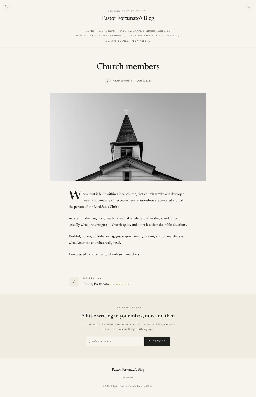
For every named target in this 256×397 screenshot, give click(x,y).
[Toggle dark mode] (249, 6)
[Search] (6, 6)
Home (90, 31)
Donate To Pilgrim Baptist (126, 41)
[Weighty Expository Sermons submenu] (124, 36)
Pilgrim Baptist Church (128, 11)
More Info (107, 31)
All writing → (121, 285)
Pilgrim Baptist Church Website (145, 31)
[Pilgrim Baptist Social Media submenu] (178, 36)
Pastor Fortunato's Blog (128, 18)
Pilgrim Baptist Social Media (153, 36)
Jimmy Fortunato (96, 284)
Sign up (128, 378)
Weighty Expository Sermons (99, 36)
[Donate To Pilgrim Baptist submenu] (148, 41)
